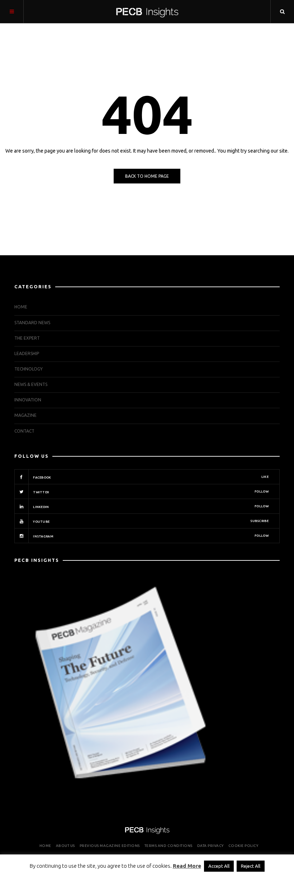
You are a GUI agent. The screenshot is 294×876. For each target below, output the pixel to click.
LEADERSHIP (26, 353)
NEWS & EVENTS (30, 384)
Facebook (150, 477)
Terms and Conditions (168, 846)
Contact (24, 431)
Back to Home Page (147, 176)
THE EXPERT (27, 338)
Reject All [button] (250, 865)
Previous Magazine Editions (110, 846)
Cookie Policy (243, 846)
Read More (187, 866)
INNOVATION (27, 399)
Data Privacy (210, 846)
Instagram (150, 536)
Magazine (25, 415)
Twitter (150, 492)
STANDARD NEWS (32, 322)
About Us (65, 846)
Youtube (150, 521)
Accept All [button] (218, 865)
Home (20, 306)
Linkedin (150, 506)
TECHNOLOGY (28, 369)
